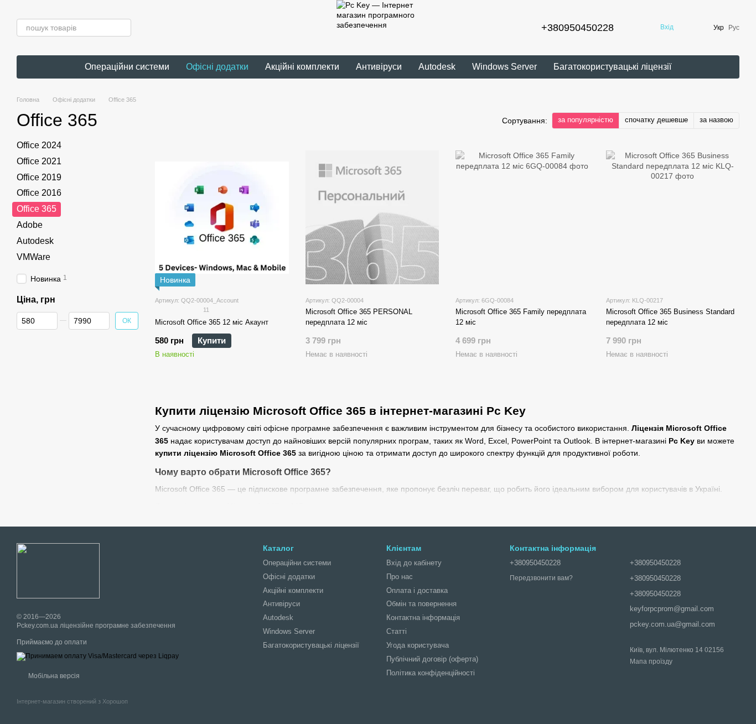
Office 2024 (39, 145)
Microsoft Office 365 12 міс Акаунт (211, 322)
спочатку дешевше (656, 120)
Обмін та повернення (421, 604)
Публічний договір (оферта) (432, 659)
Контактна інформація (423, 617)
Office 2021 (39, 161)
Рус (733, 27)
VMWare (33, 257)
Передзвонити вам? (541, 578)
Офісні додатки (217, 66)
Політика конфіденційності (430, 673)
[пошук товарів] (122, 28)
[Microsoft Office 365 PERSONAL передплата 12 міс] (372, 217)
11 (205, 309)
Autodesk (436, 66)
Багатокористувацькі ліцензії (612, 66)
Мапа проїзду (651, 661)
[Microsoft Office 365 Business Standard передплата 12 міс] (673, 217)
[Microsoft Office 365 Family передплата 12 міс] (522, 217)
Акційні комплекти (302, 66)
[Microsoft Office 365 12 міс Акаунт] (222, 217)
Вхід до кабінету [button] (414, 563)
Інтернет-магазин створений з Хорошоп (72, 701)
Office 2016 (39, 193)
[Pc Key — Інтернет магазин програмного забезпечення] (58, 570)
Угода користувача (417, 645)
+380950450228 (577, 28)
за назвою (716, 120)
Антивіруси (379, 66)
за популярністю (585, 120)
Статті (396, 631)
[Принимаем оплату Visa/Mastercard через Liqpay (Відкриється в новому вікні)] (98, 656)
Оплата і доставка (417, 590)
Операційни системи (127, 66)
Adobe (30, 225)
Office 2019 (39, 177)
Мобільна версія (53, 676)
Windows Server (504, 66)
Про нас (399, 576)
